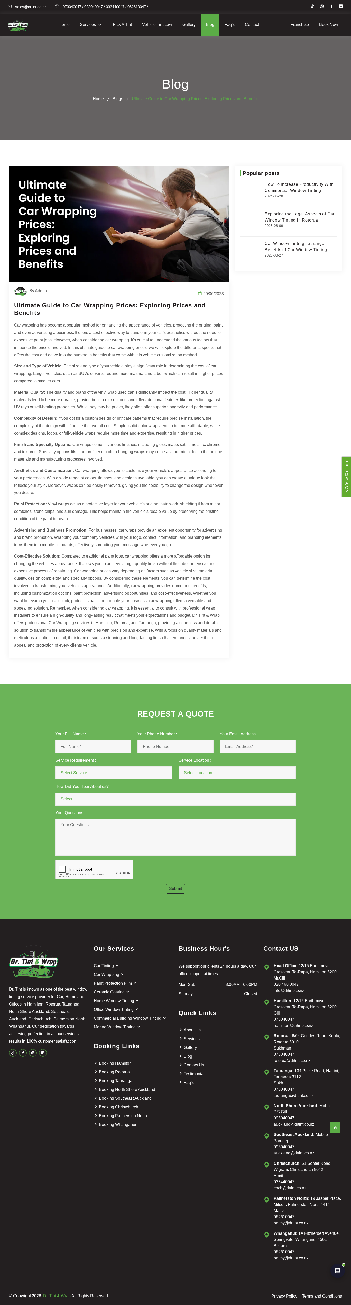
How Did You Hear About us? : (83, 786)
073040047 (284, 1019)
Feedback (346, 476)
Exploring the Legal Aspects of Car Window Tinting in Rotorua (300, 217)
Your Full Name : (70, 734)
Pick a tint (122, 24)
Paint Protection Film (113, 983)
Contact (252, 24)
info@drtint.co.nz (289, 990)
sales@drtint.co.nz (31, 7)
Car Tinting (104, 966)
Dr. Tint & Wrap (57, 1296)
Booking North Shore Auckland (127, 1089)
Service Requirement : (75, 760)
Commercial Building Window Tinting (128, 1018)
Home (64, 24)
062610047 (284, 1217)
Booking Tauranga (115, 1081)
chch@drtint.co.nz (290, 1188)
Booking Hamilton (115, 1063)
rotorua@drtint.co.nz (292, 1060)
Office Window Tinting (114, 1009)
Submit (175, 888)
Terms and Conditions (322, 1296)
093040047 (284, 1118)
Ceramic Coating (110, 992)
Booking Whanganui (117, 1124)
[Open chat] (337, 1271)
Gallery (189, 24)
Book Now (328, 24)
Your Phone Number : (157, 734)
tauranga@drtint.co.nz (294, 1095)
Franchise (300, 24)
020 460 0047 (286, 984)
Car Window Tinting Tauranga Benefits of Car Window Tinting (296, 246)
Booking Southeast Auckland (125, 1098)
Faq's (230, 24)
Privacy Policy (284, 1296)
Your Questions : (70, 812)
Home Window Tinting (114, 1001)
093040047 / (94, 7)
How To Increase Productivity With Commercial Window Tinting (299, 187)
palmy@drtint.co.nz (291, 1223)
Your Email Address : (239, 734)
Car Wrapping (107, 974)
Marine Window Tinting (115, 1027)
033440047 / (116, 7)
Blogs (118, 98)
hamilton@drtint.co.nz (293, 1025)
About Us (192, 1030)
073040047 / (73, 7)
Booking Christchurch (118, 1107)
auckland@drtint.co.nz (294, 1124)
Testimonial (194, 1074)
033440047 (284, 1182)
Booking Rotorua (114, 1072)
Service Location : (195, 760)
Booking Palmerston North (123, 1116)
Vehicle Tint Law (157, 24)
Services (88, 24)
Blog (210, 24)
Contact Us (194, 1065)
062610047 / (137, 7)
